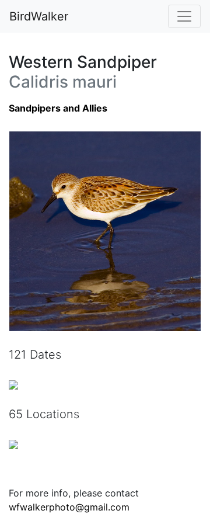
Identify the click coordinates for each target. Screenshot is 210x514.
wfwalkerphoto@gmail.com (69, 507)
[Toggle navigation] (184, 16)
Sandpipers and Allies (58, 108)
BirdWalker (38, 16)
